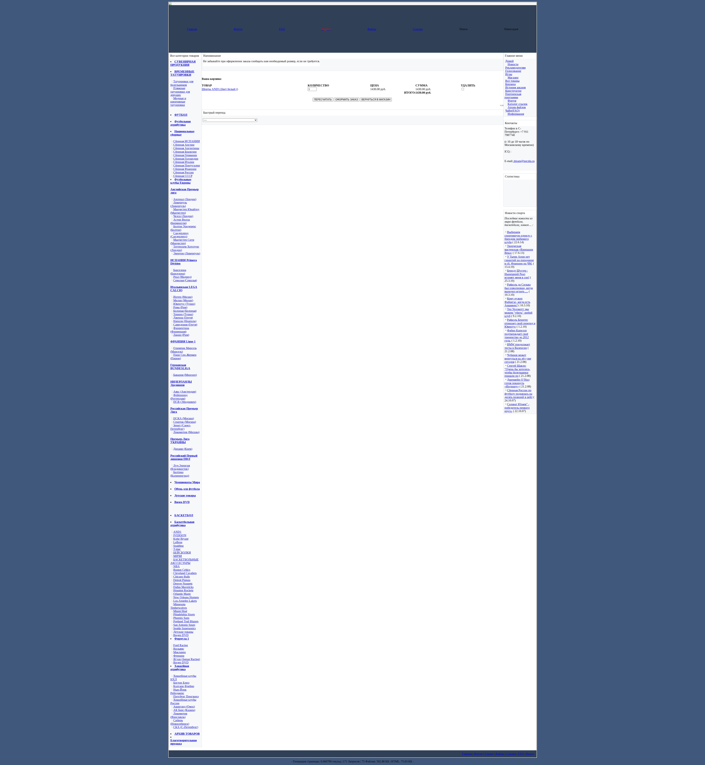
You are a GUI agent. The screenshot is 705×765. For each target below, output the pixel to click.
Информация (516, 113)
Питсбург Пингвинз (186, 696)
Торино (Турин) (183, 314)
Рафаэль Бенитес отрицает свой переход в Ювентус (520, 323)
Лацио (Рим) (181, 334)
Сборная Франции (184, 169)
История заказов (515, 87)
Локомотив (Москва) (186, 432)
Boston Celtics (181, 569)
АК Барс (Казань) (184, 710)
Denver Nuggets (182, 583)
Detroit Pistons (181, 580)
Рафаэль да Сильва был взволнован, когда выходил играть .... (519, 288)
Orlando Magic (182, 593)
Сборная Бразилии (185, 151)
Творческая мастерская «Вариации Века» (519, 249)
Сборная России (183, 172)
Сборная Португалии (186, 165)
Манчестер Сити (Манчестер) (182, 241)
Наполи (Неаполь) (184, 321)
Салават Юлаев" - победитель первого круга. (517, 408)
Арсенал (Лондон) (184, 199)
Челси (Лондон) (183, 216)
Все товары (512, 80)
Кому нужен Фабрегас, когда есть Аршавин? (517, 302)
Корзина (510, 84)
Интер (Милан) (182, 296)
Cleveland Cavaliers (185, 573)
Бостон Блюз (181, 682)
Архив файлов (517, 107)
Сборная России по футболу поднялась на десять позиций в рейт (519, 394)
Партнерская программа (513, 96)
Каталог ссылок (517, 104)
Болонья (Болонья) (184, 310)
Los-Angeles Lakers (185, 600)
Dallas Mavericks (183, 587)
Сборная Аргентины (186, 148)
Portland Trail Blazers (185, 621)
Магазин (513, 77)
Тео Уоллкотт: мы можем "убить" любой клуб (518, 313)
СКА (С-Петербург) (185, 727)
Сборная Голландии (185, 158)
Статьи (489, 753)
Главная (192, 29)
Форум (238, 29)
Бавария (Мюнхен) (185, 374)
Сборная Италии (183, 162)
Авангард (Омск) (184, 706)
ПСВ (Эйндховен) (184, 401)
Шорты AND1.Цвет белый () (220, 89)
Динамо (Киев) (182, 448)
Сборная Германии (185, 155)
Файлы (371, 29)
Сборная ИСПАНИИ (186, 141)
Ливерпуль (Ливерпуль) (178, 204)
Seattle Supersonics (184, 628)
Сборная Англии (183, 144)
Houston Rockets (183, 590)
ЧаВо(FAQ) (512, 110)
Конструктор (513, 90)
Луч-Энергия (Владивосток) (180, 467)
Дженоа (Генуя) (183, 317)
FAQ (282, 29)
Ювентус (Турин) (184, 303)
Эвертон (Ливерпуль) (186, 253)
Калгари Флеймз (183, 686)
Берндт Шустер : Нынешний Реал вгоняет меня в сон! (517, 274)
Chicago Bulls (181, 576)
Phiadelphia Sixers (184, 614)
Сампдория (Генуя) (185, 324)
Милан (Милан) (183, 300)
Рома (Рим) (180, 307)
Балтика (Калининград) (179, 474)
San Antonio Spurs (184, 624)
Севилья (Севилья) (185, 280)
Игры (508, 74)
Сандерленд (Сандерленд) (179, 235)
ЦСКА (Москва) (183, 418)
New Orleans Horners (186, 597)
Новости (513, 64)
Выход (530, 753)
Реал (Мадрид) (182, 276)
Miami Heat (180, 611)
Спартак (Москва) (184, 421)
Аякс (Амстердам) (184, 391)
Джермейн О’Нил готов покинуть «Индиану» (517, 383)
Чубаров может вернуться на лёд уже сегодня (518, 358)
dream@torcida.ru (524, 161)
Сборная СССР (182, 175)
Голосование (513, 70)
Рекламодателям (515, 67)
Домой (509, 61)
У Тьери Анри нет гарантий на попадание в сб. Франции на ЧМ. (519, 260)
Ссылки (418, 29)
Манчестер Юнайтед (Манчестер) (184, 211)
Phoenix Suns (181, 617)
